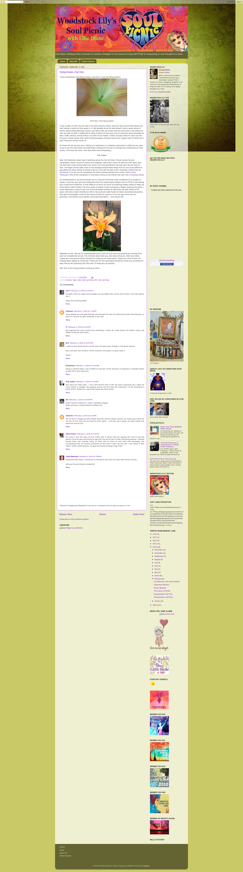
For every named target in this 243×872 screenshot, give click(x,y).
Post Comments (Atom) (79, 519)
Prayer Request (160, 588)
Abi (67, 400)
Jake (79, 280)
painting (105, 280)
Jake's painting (88, 280)
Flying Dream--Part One (72, 72)
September (159, 556)
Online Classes (88, 61)
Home (62, 61)
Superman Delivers (161, 585)
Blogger (146, 866)
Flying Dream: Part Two (163, 594)
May (156, 569)
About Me (73, 61)
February (158, 579)
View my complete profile (160, 92)
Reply (68, 304)
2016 (155, 534)
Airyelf (130, 866)
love (99, 280)
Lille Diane (165, 70)
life (95, 280)
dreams (69, 280)
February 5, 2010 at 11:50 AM (87, 365)
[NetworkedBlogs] (166, 260)
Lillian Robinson (72, 456)
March (157, 576)
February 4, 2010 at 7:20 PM (85, 311)
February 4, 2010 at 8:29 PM (79, 327)
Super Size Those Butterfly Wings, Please (171, 428)
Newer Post (65, 514)
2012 (155, 540)
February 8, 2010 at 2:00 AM (90, 456)
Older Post (138, 514)
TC (67, 327)
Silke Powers (71, 434)
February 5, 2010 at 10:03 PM (80, 400)
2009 (155, 605)
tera (67, 343)
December (159, 550)
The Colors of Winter (162, 591)
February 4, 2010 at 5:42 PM (82, 291)
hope (75, 280)
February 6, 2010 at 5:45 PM (88, 434)
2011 (155, 544)
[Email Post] (91, 277)
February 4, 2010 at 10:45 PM (81, 343)
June (157, 566)
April (157, 572)
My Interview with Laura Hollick (167, 581)
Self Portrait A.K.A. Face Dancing (163, 459)
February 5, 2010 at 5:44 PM (87, 382)
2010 (155, 547)
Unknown (69, 311)
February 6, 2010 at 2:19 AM (85, 416)
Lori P (68, 291)
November (159, 553)
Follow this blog (166, 264)
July (156, 563)
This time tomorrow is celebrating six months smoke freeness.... (169, 445)
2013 (155, 537)
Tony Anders (70, 382)
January (158, 601)
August (157, 559)
